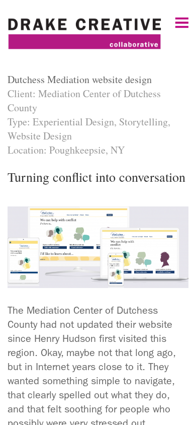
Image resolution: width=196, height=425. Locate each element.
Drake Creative (98, 37)
